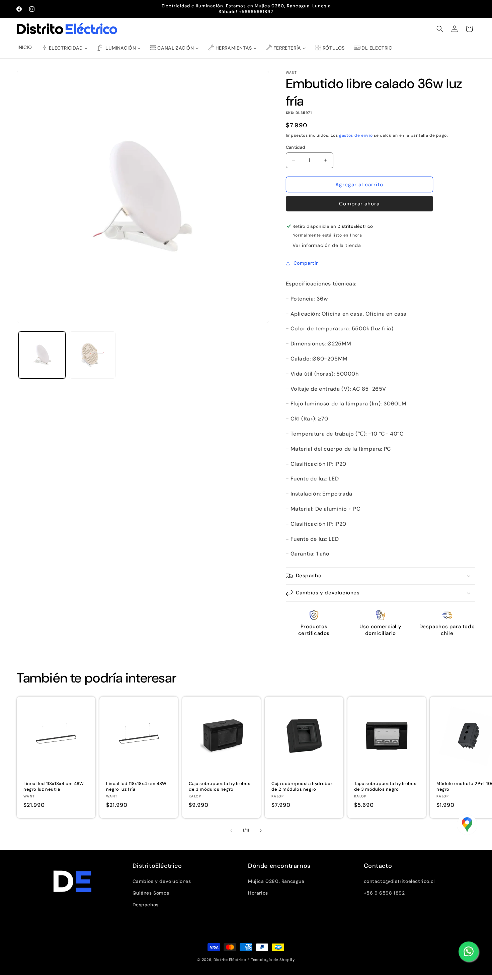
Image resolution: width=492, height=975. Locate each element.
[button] (439, 28)
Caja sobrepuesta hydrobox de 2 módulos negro (302, 786)
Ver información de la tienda (327, 245)
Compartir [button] (306, 263)
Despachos (146, 905)
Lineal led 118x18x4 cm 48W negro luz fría (136, 786)
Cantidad (295, 147)
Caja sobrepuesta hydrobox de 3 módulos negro (219, 786)
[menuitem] (25, 47)
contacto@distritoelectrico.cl (399, 881)
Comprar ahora (359, 203)
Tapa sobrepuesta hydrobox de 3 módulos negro (385, 786)
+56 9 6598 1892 (384, 893)
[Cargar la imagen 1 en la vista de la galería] (42, 355)
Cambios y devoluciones (162, 881)
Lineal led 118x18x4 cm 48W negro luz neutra (53, 786)
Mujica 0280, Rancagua (276, 881)
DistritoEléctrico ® (232, 959)
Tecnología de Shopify (273, 959)
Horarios (258, 893)
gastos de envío (356, 135)
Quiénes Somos (151, 893)
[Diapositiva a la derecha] (260, 830)
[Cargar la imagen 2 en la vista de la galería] (92, 355)
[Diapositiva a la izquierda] (231, 830)
